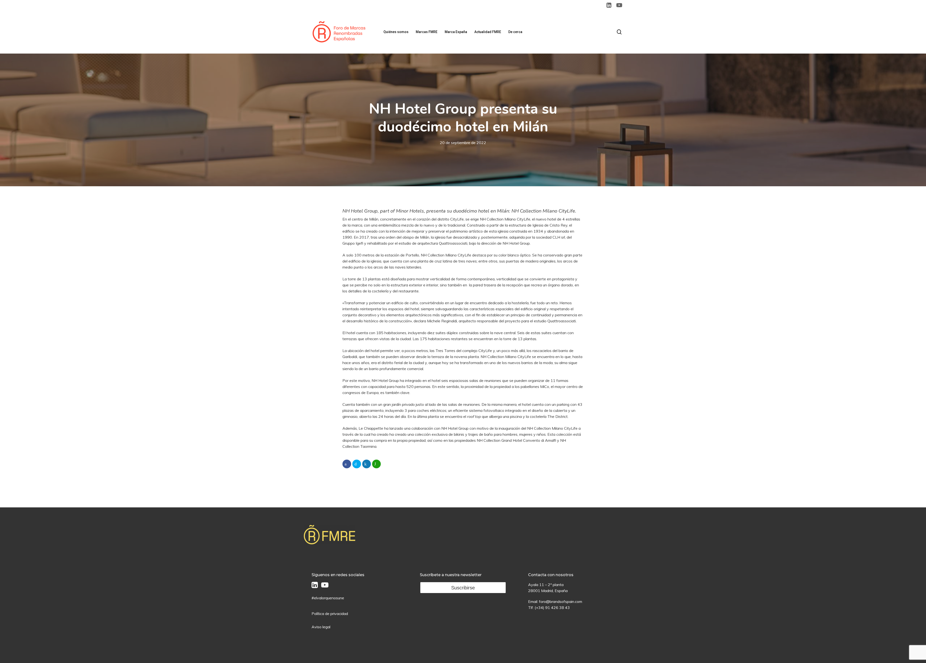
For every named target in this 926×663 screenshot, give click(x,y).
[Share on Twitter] (356, 464)
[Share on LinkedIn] (366, 464)
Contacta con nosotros (550, 575)
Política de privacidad (330, 613)
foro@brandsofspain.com (560, 601)
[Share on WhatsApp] (376, 464)
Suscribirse (463, 587)
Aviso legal (321, 626)
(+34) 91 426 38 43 (552, 607)
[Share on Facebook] (346, 464)
